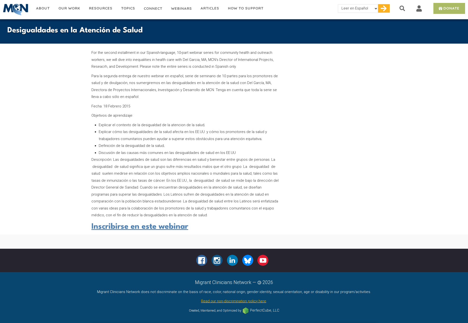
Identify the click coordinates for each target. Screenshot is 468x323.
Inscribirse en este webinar (139, 226)
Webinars (181, 8)
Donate (451, 8)
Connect (153, 8)
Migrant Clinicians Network (15, 9)
